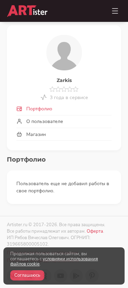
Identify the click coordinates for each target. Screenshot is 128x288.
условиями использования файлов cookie (54, 261)
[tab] (64, 109)
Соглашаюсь (27, 275)
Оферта (95, 231)
